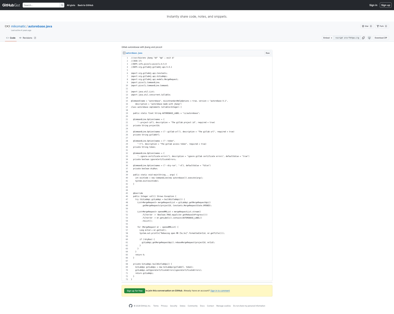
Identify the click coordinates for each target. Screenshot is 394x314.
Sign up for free (135, 290)
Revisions (29, 37)
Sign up (385, 5)
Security (173, 306)
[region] (197, 168)
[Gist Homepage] (11, 5)
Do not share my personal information (249, 306)
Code (12, 37)
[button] (363, 38)
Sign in (373, 5)
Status (182, 306)
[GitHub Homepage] (131, 306)
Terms (156, 306)
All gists (71, 5)
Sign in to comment (220, 290)
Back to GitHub (85, 5)
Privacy (164, 306)
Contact (210, 306)
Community (193, 306)
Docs (202, 306)
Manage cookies (223, 306)
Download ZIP (381, 38)
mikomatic (18, 26)
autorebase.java (40, 26)
